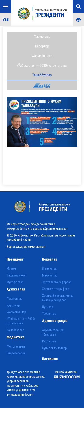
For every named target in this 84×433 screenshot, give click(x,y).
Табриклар (49, 314)
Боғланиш (50, 359)
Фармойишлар (42, 56)
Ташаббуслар (42, 75)
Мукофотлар (15, 282)
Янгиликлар (49, 269)
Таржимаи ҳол (16, 275)
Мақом (11, 269)
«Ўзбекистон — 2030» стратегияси (42, 65)
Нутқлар (47, 307)
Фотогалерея (16, 346)
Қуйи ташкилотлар (54, 348)
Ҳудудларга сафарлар (56, 282)
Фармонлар (42, 36)
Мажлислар (49, 275)
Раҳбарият (49, 341)
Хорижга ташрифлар (55, 289)
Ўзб (6, 19)
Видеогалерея (16, 353)
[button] (12, 122)
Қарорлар (42, 46)
